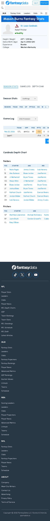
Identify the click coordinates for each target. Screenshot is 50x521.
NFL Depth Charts (8, 308)
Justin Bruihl (13, 219)
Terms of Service (8, 502)
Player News (6, 304)
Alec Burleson (14, 173)
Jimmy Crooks (28, 170)
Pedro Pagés (14, 170)
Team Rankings (7, 316)
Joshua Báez (14, 188)
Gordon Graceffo (34, 219)
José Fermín (41, 173)
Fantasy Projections (9, 359)
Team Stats (6, 320)
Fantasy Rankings (8, 363)
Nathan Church (15, 192)
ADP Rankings (6, 375)
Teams (4, 387)
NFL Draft (5, 331)
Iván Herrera (42, 170)
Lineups (4, 383)
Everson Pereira (43, 192)
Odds (35, 13)
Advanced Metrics (8, 371)
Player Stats (6, 292)
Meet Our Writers (8, 486)
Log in (36, 3)
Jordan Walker (14, 196)
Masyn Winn (13, 181)
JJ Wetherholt (14, 177)
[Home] (16, 3)
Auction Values (7, 379)
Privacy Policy (6, 498)
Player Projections (8, 415)
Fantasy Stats (16, 13)
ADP (3, 312)
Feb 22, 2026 (9, 132)
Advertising (5, 494)
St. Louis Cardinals (29, 26)
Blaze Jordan (28, 173)
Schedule (5, 391)
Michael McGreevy (34, 215)
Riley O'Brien (14, 222)
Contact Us (5, 490)
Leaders (27, 13)
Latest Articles (7, 335)
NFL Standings (7, 324)
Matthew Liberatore (17, 215)
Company (5, 482)
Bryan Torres (28, 177)
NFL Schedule (6, 327)
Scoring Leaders (7, 403)
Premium (44, 3)
